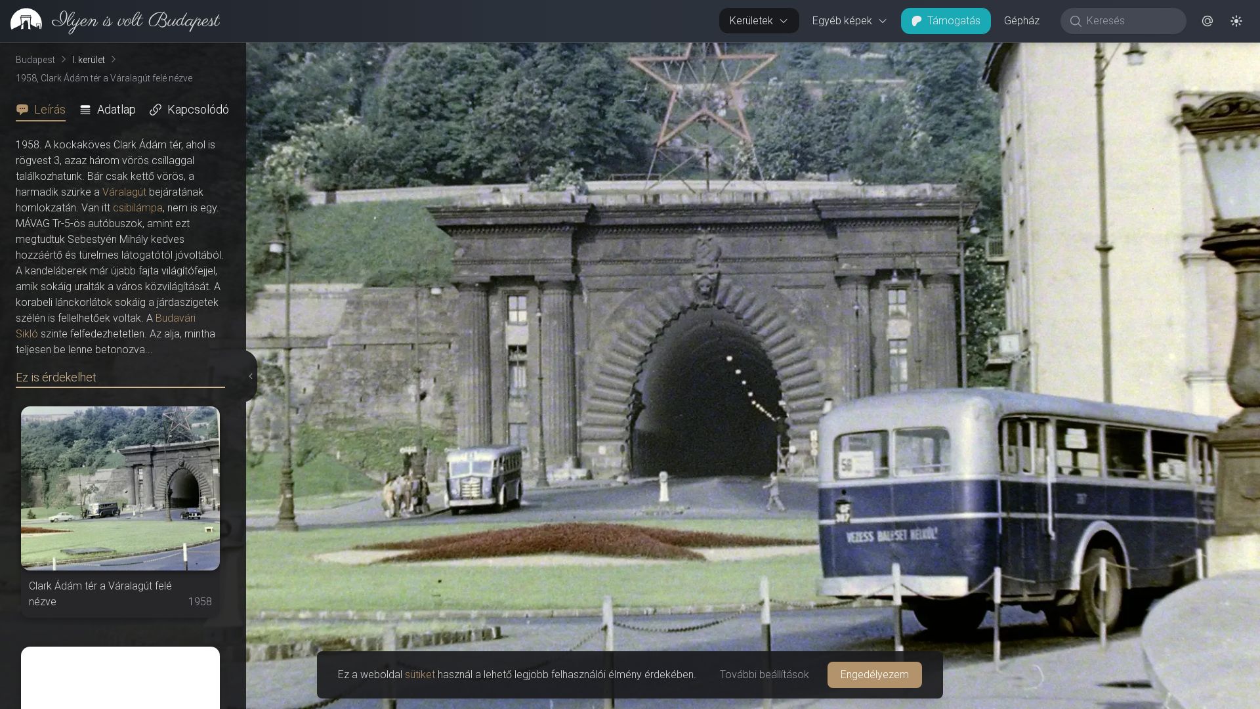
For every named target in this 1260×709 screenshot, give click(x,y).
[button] (1207, 21)
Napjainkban (1103, 53)
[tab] (45, 109)
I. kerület (88, 59)
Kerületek (751, 20)
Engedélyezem (875, 674)
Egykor (1009, 53)
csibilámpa (138, 208)
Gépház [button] (1022, 20)
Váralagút (124, 192)
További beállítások (764, 674)
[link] (110, 21)
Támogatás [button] (953, 20)
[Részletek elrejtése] (249, 376)
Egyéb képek (842, 20)
